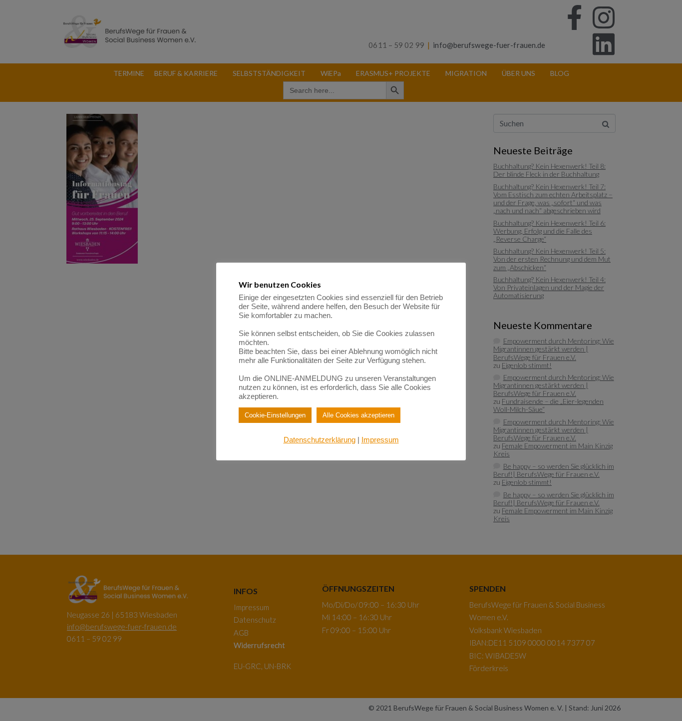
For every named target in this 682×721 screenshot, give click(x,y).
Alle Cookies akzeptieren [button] (358, 415)
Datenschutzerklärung (319, 439)
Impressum (380, 439)
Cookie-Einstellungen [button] (275, 415)
